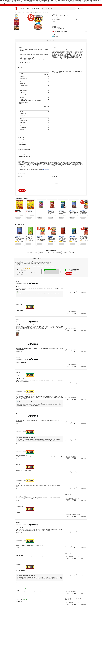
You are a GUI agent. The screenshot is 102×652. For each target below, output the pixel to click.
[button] (55, 17)
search (75, 8)
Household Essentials (60, 0)
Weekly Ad (82, 1)
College (14, 0)
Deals (51, 1)
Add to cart (55, 23)
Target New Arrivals (3, 0)
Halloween (18, 0)
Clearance (54, 1)
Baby (65, 0)
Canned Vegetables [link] (42, 252)
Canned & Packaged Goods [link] (50, 252)
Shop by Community (40, 1)
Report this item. (46, 169)
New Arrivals (58, 1)
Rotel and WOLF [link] (58, 252)
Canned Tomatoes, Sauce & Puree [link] (32, 252)
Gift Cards (35, 1)
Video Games (12, 1)
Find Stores (16, 3)
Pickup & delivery (35, 8)
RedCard (8, 3)
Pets (82, 0)
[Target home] (16, 8)
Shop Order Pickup (87, 1)
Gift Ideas (31, 1)
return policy (57, 183)
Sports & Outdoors (78, 0)
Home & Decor (34, 0)
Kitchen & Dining (40, 0)
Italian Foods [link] (73, 252)
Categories (22, 8)
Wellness (87, 0)
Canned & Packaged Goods (30, 12)
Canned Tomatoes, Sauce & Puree (42, 12)
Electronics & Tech (6, 1)
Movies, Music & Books (19, 1)
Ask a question (22, 190)
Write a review (69, 273)
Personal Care (72, 0)
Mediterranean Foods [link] (66, 252)
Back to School (10, 0)
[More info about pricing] (77, 19)
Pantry (23, 12)
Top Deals (71, 1)
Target (16, 12)
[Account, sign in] (80, 8)
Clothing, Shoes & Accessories (26, 0)
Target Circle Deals (76, 1)
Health (84, 0)
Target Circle (12, 3)
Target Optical (47, 1)
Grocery (54, 0)
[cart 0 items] (86, 8)
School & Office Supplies (93, 0)
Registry (4, 3)
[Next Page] (87, 209)
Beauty (67, 0)
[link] (55, 17)
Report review (83, 292)
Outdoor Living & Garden (48, 0)
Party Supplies (26, 1)
